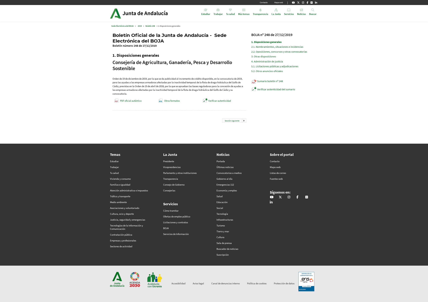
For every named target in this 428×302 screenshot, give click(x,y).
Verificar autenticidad (219, 100)
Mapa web (278, 2)
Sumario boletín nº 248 (270, 81)
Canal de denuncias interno (225, 283)
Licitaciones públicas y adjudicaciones (274, 66)
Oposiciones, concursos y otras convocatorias (279, 51)
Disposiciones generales (266, 42)
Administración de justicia (267, 61)
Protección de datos (284, 283)
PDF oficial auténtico (131, 100)
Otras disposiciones (263, 56)
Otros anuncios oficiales (267, 71)
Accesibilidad (178, 283)
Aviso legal (198, 283)
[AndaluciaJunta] (307, 2)
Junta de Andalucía (115, 13)
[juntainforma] (311, 2)
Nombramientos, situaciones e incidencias (277, 46)
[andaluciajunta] (298, 2)
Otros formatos (172, 100)
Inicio (148, 13)
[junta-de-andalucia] (316, 2)
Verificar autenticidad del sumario (276, 89)
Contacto (264, 2)
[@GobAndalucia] (293, 2)
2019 (140, 26)
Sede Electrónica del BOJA (122, 26)
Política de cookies (256, 283)
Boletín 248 (150, 26)
